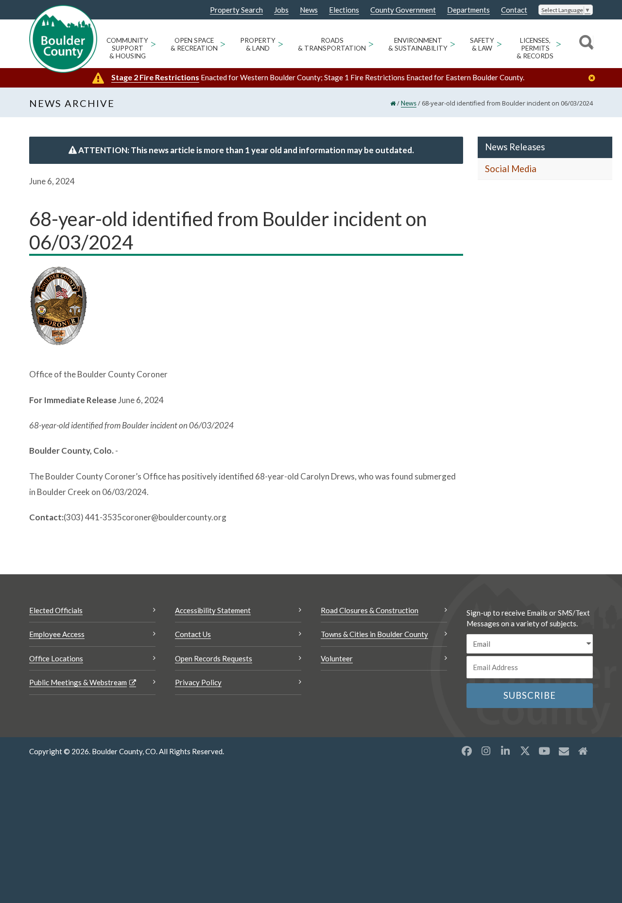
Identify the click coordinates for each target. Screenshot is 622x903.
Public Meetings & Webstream (78, 682)
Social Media (510, 168)
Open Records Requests (213, 658)
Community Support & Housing (127, 48)
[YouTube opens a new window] (544, 751)
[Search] (585, 43)
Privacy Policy (198, 682)
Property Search (236, 10)
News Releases (515, 147)
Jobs (281, 10)
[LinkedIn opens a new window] (505, 751)
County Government (403, 10)
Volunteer (337, 658)
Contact (514, 10)
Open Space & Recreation (194, 44)
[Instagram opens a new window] (486, 751)
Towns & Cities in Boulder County (374, 634)
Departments (468, 10)
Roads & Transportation (332, 44)
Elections (344, 10)
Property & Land (258, 44)
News (309, 10)
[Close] (594, 78)
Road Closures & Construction (369, 610)
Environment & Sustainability (418, 44)
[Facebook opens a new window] (466, 751)
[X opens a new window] (525, 751)
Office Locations (56, 658)
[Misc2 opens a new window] (583, 751)
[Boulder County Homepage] (63, 39)
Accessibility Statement (213, 610)
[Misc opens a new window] (563, 751)
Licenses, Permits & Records (535, 48)
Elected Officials (56, 610)
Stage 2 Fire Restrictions (155, 77)
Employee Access (57, 634)
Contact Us (193, 634)
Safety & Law (482, 44)
